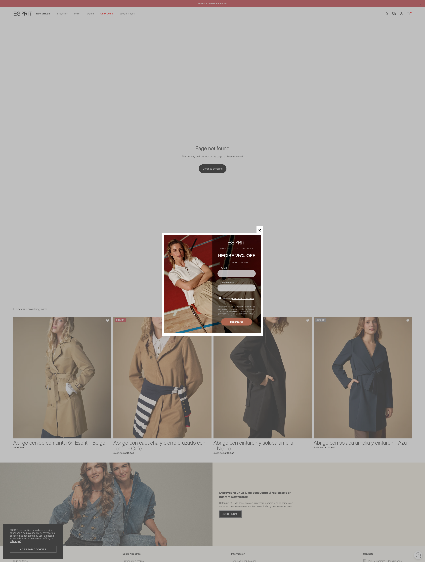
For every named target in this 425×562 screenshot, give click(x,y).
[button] (259, 229)
